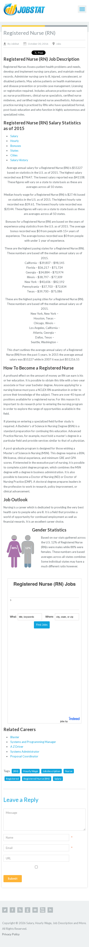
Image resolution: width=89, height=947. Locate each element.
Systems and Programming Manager (33, 742)
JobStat (15, 43)
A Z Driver (16, 746)
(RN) (15, 771)
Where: (49, 616)
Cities (13, 155)
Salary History (19, 160)
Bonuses (15, 146)
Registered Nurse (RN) (29, 33)
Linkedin (50, 910)
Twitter (5, 910)
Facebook (12, 910)
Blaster (14, 737)
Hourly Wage (30, 771)
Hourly (14, 141)
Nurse (68, 771)
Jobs (58, 43)
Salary (14, 136)
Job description (51, 771)
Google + (27, 910)
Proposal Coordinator (24, 756)
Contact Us (35, 910)
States (14, 150)
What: (13, 616)
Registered (12, 778)
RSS (20, 910)
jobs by (64, 721)
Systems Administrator (24, 751)
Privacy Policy (11, 934)
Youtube (42, 910)
